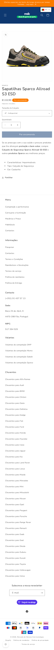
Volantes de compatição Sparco (19, 362)
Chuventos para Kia (14, 457)
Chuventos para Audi (14, 385)
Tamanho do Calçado (10, 108)
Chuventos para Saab (14, 534)
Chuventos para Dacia (15, 403)
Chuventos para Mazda (15, 474)
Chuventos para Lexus (15, 469)
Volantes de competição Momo (19, 350)
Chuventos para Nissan (15, 498)
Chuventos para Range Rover (18, 522)
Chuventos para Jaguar (15, 451)
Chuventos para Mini (14, 486)
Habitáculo (10, 224)
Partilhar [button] (9, 177)
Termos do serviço (28, 644)
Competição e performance (17, 207)
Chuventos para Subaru (15, 552)
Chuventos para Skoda (15, 546)
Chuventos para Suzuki (15, 558)
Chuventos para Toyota (15, 564)
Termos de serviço (13, 271)
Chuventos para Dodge (15, 415)
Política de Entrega (13, 283)
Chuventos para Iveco (14, 445)
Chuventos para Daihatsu (16, 409)
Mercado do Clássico (24, 637)
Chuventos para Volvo (15, 576)
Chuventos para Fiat (14, 421)
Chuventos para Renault (16, 528)
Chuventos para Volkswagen (18, 570)
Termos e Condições (14, 259)
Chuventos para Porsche (16, 516)
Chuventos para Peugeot (16, 510)
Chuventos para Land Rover (17, 462)
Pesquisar (9, 247)
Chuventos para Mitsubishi (17, 492)
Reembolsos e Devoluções (17, 265)
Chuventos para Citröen (15, 397)
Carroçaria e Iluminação (15, 213)
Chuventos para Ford (14, 427)
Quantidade (7, 119)
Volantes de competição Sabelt (19, 356)
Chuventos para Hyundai (16, 439)
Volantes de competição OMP (18, 344)
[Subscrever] (42, 593)
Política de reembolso (15, 277)
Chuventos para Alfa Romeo (17, 379)
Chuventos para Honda (15, 433)
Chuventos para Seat (14, 540)
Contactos (9, 230)
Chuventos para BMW (15, 391)
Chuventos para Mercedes (16, 480)
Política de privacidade (40, 640)
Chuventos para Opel (14, 504)
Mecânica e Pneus (13, 218)
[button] (5, 15)
